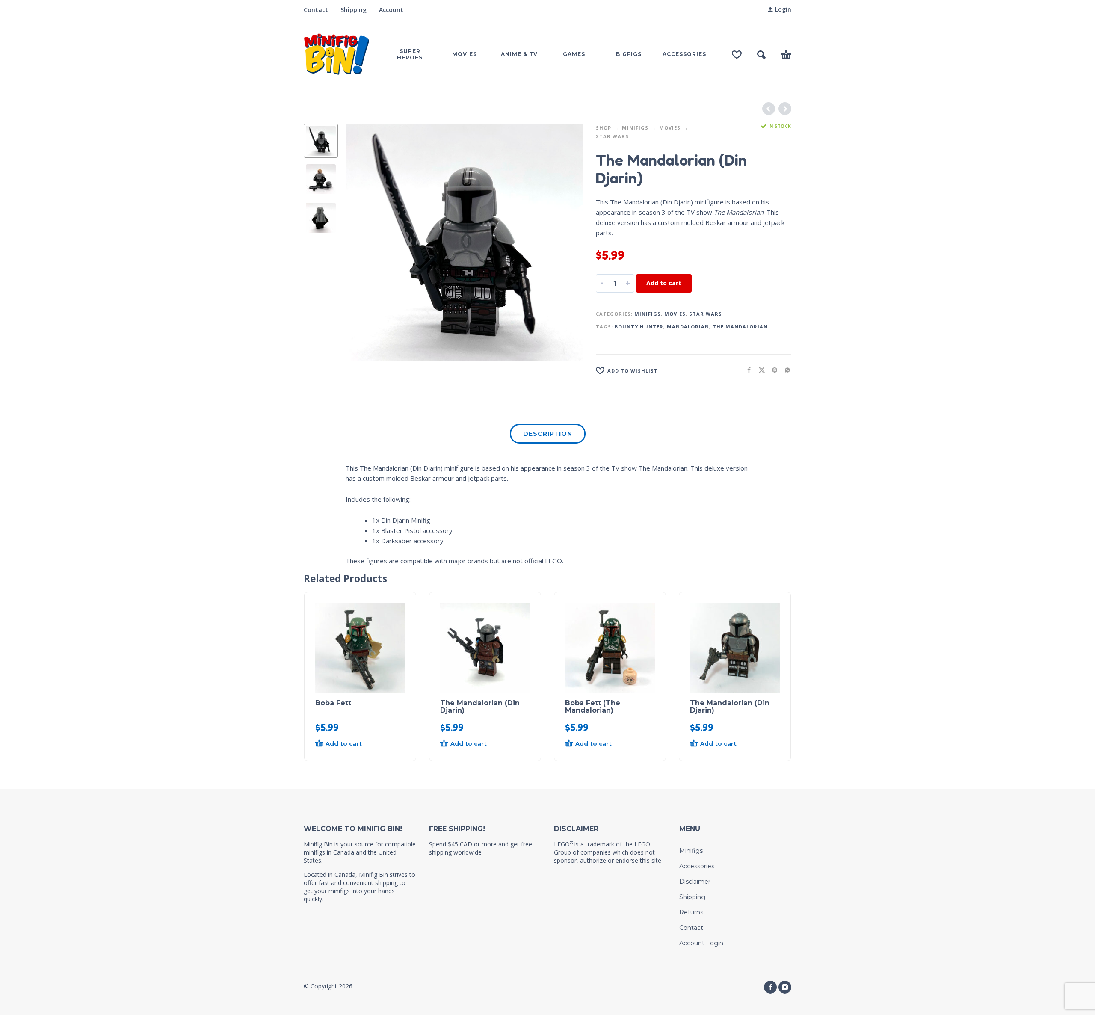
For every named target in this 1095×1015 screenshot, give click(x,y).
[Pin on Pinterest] (772, 370)
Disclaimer (694, 881)
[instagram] (784, 987)
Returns (691, 912)
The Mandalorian (740, 326)
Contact (316, 10)
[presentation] (363, 242)
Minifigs (635, 127)
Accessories (696, 866)
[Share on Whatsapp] (784, 370)
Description (547, 434)
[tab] (547, 435)
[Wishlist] (737, 54)
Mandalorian (688, 326)
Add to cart (663, 283)
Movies (670, 127)
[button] (761, 54)
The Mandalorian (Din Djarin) (480, 706)
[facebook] (770, 987)
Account (391, 10)
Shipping (353, 10)
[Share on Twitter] (759, 370)
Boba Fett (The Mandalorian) (592, 706)
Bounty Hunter (639, 326)
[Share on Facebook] (746, 370)
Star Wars (612, 136)
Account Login (701, 943)
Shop (603, 127)
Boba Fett (333, 703)
